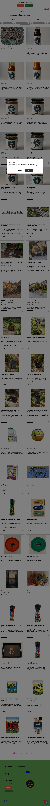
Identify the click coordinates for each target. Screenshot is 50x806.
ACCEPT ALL (29, 170)
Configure (20, 170)
